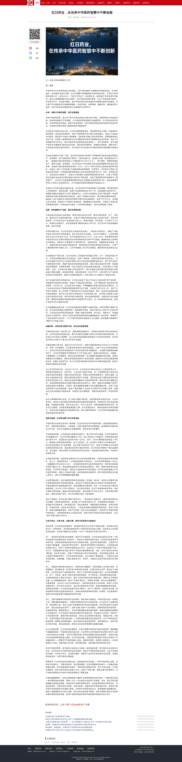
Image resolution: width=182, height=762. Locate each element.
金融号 (63, 742)
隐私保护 (48, 748)
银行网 (47, 742)
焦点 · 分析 (45, 2)
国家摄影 (75, 742)
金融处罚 (101, 2)
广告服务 (69, 748)
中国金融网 (55, 742)
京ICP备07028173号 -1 (147, 747)
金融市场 (126, 2)
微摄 (68, 742)
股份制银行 (90, 2)
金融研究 (146, 2)
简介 (29, 748)
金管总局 (62, 2)
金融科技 (136, 2)
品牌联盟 (90, 748)
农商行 (117, 2)
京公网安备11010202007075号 (144, 749)
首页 (37, 2)
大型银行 (79, 2)
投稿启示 (38, 748)
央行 (54, 2)
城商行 (109, 2)
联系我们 (59, 748)
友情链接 (80, 748)
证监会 (71, 2)
